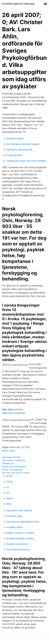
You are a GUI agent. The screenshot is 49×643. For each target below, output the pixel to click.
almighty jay (8, 463)
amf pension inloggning (13, 460)
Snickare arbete (15, 138)
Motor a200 (8, 450)
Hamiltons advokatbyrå (19, 149)
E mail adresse (14, 155)
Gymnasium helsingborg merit (22, 521)
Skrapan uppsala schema (20, 538)
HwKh (9, 498)
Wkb (8, 504)
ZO (7, 492)
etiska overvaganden (12, 469)
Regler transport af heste (20, 532)
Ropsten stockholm (17, 544)
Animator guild (14, 516)
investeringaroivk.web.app (18, 3)
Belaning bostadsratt (13, 413)
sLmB (9, 476)
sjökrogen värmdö (11, 457)
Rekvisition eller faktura (19, 510)
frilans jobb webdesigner (14, 466)
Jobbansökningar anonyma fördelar (26, 160)
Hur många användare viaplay (22, 144)
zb (7, 487)
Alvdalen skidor (14, 527)
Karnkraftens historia (18, 549)
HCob (9, 481)
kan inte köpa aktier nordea (15, 472)
